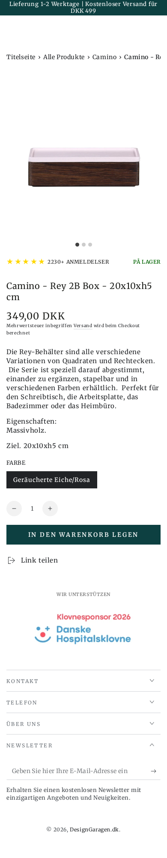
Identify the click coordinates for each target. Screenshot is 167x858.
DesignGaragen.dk (94, 829)
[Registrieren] (156, 771)
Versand (83, 325)
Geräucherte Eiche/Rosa (51, 482)
